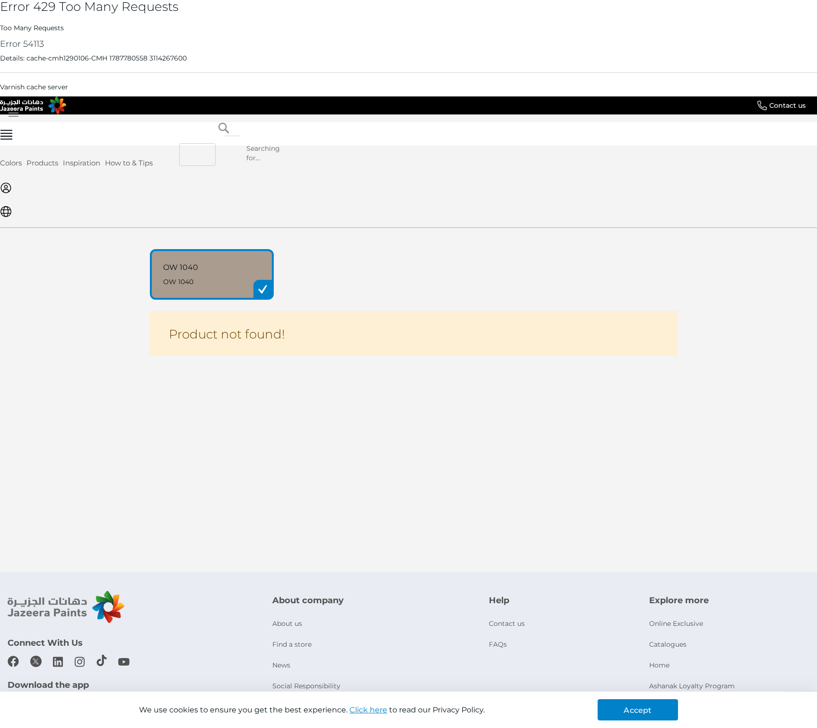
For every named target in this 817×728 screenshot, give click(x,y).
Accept (638, 710)
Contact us (787, 105)
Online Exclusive (676, 623)
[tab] (408, 134)
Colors (11, 162)
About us (287, 623)
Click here (368, 709)
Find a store (292, 644)
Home (659, 665)
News (281, 665)
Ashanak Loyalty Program (692, 686)
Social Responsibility (306, 686)
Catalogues (668, 644)
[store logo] (33, 105)
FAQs (498, 644)
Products (42, 162)
